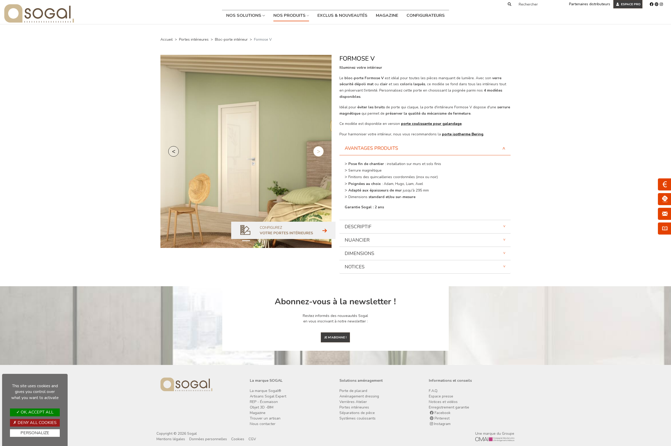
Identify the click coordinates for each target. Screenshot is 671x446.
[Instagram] (661, 4)
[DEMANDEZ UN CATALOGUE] (664, 228)
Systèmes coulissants (357, 418)
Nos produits (290, 15)
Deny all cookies (37, 423)
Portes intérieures (194, 39)
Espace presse (441, 396)
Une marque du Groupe (494, 433)
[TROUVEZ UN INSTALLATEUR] (664, 199)
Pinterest (442, 418)
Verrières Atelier (353, 401)
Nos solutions (244, 15)
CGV (252, 439)
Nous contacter (262, 423)
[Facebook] (651, 4)
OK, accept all (36, 412)
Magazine (387, 15)
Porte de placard (353, 390)
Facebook (442, 412)
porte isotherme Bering (462, 134)
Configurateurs (426, 15)
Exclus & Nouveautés (342, 15)
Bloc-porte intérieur (231, 39)
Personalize (34, 433)
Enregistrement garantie (449, 407)
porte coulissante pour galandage (431, 123)
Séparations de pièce (357, 412)
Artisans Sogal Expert (268, 396)
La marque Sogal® (265, 390)
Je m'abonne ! (335, 337)
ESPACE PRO (630, 4)
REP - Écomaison (264, 401)
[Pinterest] (656, 4)
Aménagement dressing (359, 396)
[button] (173, 151)
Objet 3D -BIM (261, 407)
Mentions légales (170, 439)
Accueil (166, 39)
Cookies (237, 439)
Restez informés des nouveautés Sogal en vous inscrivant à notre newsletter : (335, 318)
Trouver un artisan (265, 418)
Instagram (442, 423)
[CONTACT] (664, 214)
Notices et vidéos (443, 401)
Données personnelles (208, 439)
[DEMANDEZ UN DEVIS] (664, 184)
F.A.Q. (433, 390)
